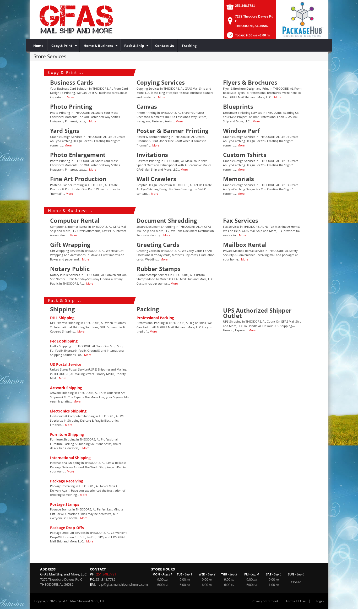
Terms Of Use (296, 601)
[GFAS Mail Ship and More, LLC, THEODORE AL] (92, 20)
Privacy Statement (265, 601)
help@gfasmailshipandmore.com (122, 584)
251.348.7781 (245, 6)
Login (320, 601)
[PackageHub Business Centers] (302, 19)
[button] (248, 36)
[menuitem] (38, 45)
